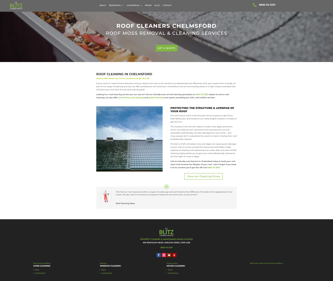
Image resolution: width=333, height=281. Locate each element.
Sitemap (103, 263)
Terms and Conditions (41, 263)
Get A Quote (166, 48)
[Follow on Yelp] (174, 255)
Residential (115, 5)
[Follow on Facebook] (159, 255)
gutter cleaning (156, 97)
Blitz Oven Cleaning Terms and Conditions (266, 263)
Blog (157, 5)
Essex (37, 270)
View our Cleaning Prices (203, 176)
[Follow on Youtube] (169, 255)
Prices (148, 5)
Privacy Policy (172, 263)
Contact (167, 5)
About (102, 5)
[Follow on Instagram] (164, 255)
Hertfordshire (40, 273)
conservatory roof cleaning (131, 97)
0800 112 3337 (267, 4)
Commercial (133, 5)
